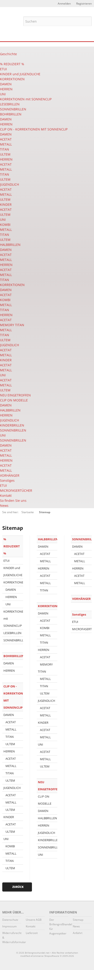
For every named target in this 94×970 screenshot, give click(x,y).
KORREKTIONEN (12, 79)
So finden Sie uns (13, 500)
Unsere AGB (34, 920)
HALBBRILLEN (10, 244)
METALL (6, 144)
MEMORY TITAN (12, 325)
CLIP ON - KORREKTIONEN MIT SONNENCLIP (34, 129)
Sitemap (78, 920)
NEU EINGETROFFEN (15, 395)
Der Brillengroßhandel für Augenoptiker (58, 926)
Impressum (9, 926)
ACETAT (6, 139)
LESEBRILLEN (10, 104)
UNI (3, 94)
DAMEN (6, 84)
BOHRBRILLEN (10, 114)
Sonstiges (7, 480)
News (4, 505)
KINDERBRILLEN (12, 425)
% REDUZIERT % (12, 64)
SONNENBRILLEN (13, 109)
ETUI (3, 69)
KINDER (6, 204)
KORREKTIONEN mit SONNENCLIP (26, 99)
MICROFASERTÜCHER (16, 490)
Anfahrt (77, 933)
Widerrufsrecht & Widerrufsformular (11, 937)
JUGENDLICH (9, 184)
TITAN (4, 149)
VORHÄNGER (9, 475)
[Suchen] (87, 21)
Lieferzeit (32, 933)
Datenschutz (10, 920)
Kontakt (6, 495)
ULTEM (5, 154)
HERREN (6, 89)
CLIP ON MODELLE (14, 400)
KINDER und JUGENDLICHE (20, 74)
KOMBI (5, 224)
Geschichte (8, 54)
